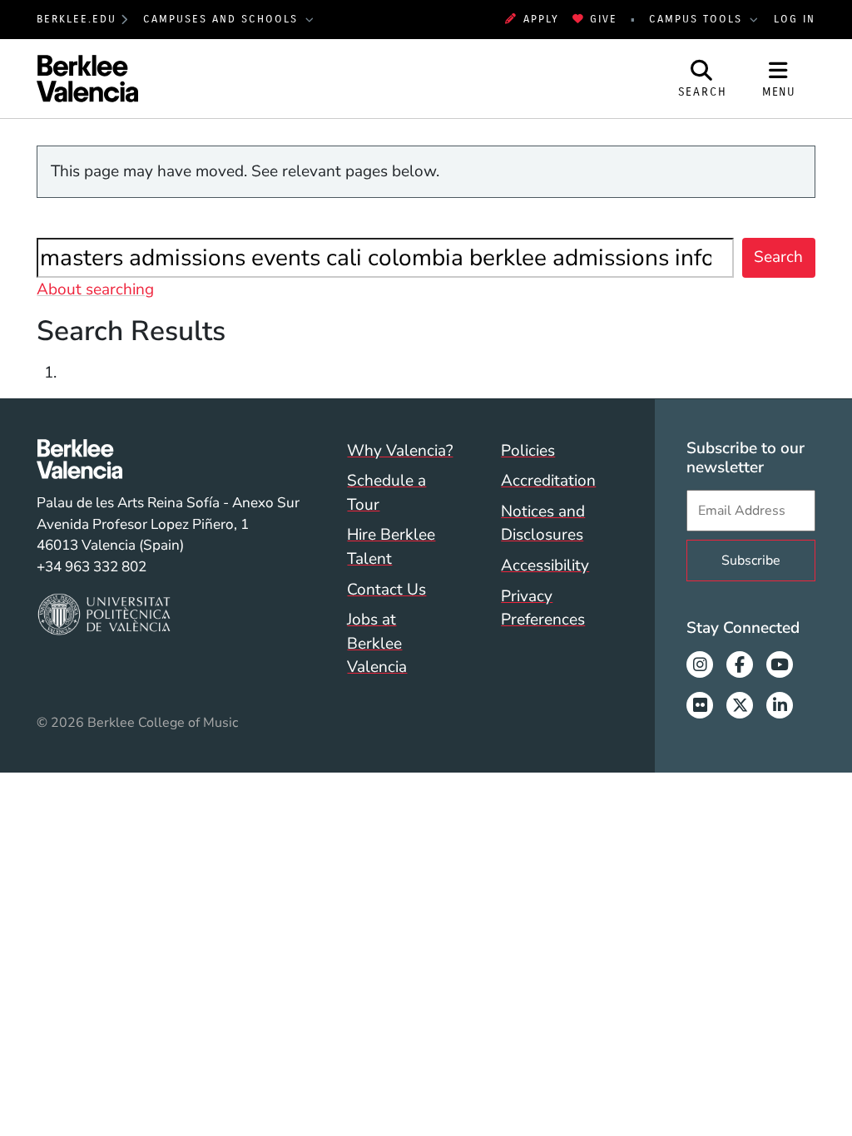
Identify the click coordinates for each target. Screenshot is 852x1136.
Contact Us (386, 589)
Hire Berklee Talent (391, 547)
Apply (540, 18)
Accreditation (548, 480)
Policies (528, 451)
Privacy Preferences (543, 608)
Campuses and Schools (223, 18)
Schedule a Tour (386, 493)
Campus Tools (698, 18)
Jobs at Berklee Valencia (377, 643)
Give (603, 18)
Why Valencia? (400, 451)
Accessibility (545, 565)
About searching (95, 289)
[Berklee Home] (168, 459)
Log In (794, 18)
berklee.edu (76, 18)
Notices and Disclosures (543, 523)
